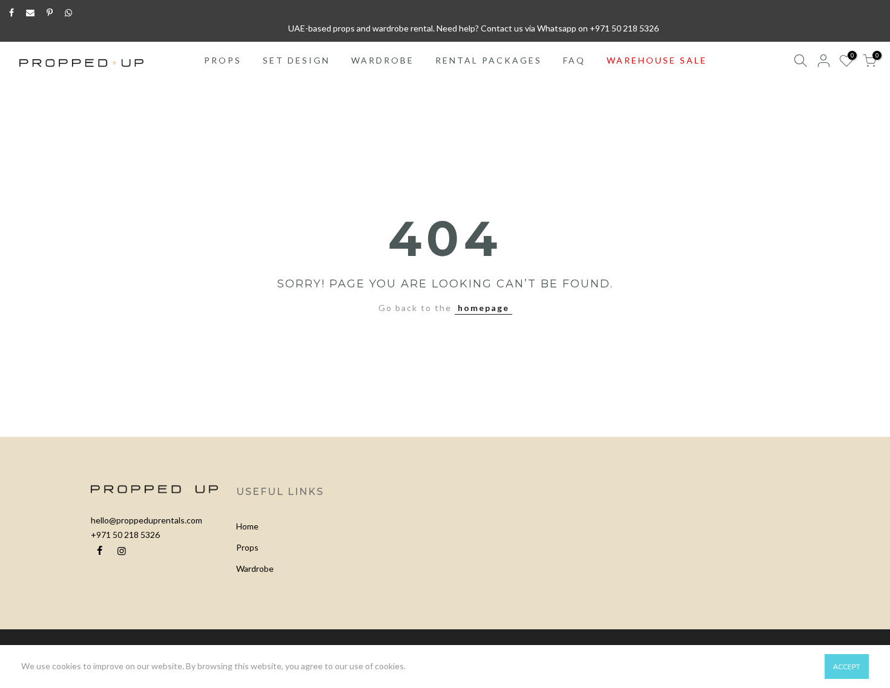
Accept (846, 666)
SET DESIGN (296, 60)
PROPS (223, 60)
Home (247, 526)
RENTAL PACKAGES (488, 60)
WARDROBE (382, 60)
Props (247, 547)
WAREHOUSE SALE (657, 60)
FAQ (574, 60)
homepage (483, 308)
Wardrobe (255, 568)
